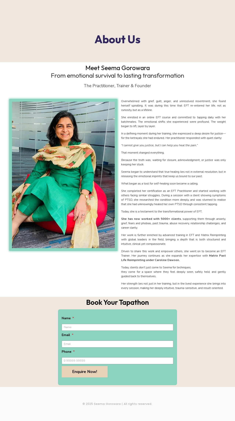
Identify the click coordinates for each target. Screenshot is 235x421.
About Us (132, 12)
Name (67, 318)
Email (66, 335)
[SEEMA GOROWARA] (23, 11)
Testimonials (111, 12)
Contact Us (151, 12)
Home (52, 12)
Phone (67, 351)
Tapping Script (88, 12)
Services (67, 12)
